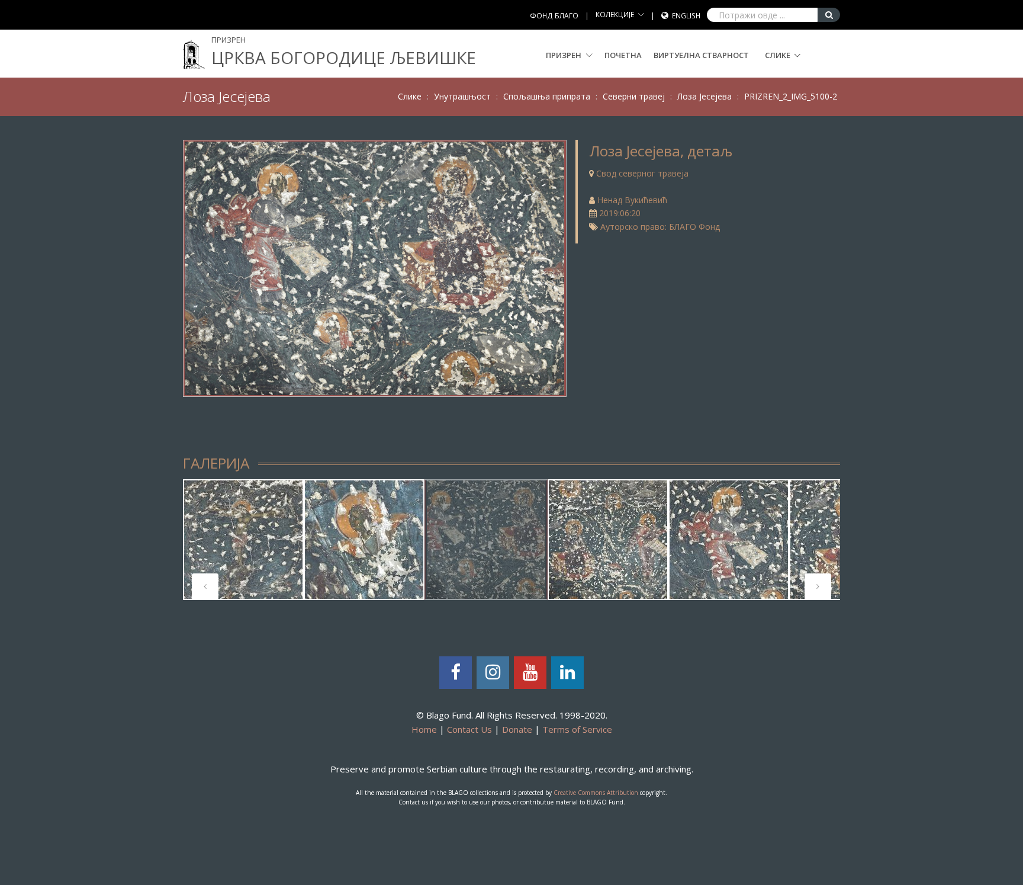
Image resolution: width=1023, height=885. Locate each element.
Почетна (623, 55)
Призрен (564, 55)
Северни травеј (634, 96)
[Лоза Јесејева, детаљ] (374, 266)
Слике (777, 55)
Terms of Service (577, 729)
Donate (517, 729)
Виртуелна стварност (701, 55)
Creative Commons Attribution (596, 792)
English (686, 16)
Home (424, 729)
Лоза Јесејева (704, 96)
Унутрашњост (462, 96)
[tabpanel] (243, 539)
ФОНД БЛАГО (554, 16)
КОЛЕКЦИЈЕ (615, 14)
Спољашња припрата (546, 96)
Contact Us (469, 729)
